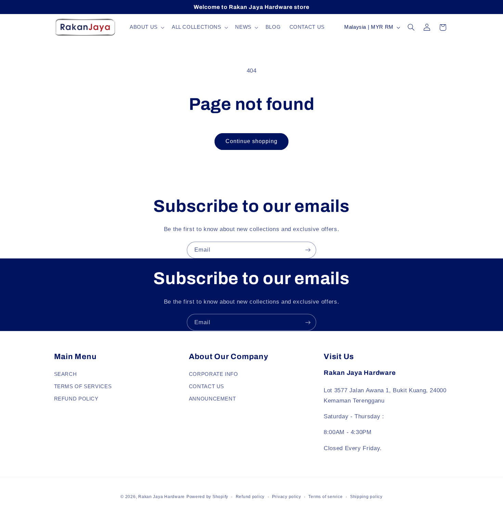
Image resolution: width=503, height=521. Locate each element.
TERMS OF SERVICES (83, 386)
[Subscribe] (308, 250)
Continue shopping (251, 141)
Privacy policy (286, 497)
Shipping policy (366, 497)
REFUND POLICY (76, 398)
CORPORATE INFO (213, 374)
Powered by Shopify (207, 497)
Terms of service (325, 497)
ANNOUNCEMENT (212, 398)
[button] (146, 27)
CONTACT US (206, 386)
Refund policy (250, 497)
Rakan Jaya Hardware (161, 497)
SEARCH (65, 374)
